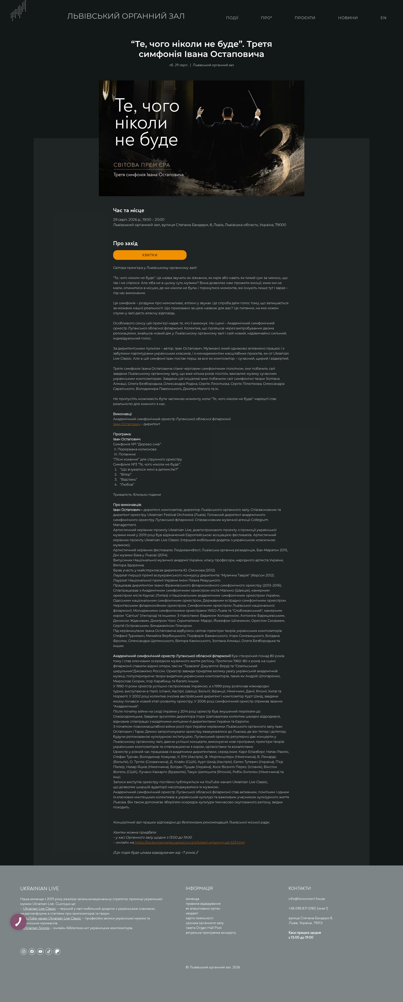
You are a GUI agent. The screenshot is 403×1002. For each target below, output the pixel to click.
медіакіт (192, 913)
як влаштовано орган (203, 908)
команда (192, 898)
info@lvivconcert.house (307, 898)
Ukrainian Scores (36, 928)
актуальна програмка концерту (211, 932)
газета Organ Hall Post (204, 927)
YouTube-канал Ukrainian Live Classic (52, 918)
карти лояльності (199, 918)
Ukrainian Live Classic (39, 908)
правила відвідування (203, 903)
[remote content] (150, 255)
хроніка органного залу (205, 922)
